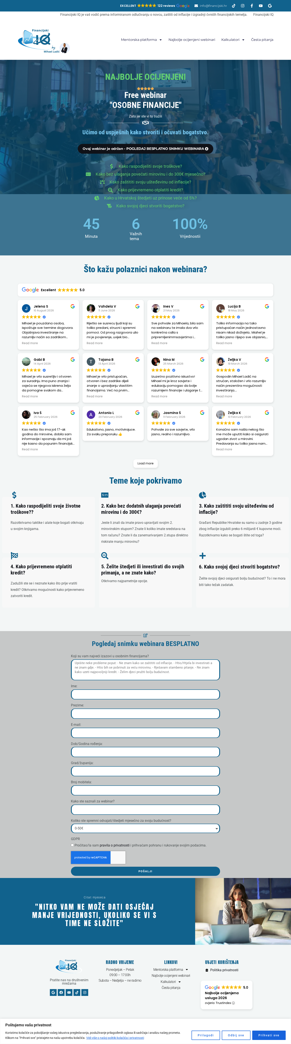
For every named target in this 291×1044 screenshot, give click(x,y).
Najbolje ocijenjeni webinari (192, 40)
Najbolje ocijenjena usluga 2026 (222, 995)
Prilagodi (206, 1035)
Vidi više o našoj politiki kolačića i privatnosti (115, 1038)
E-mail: (76, 725)
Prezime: (77, 705)
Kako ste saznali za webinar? (93, 801)
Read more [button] (30, 343)
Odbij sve (236, 1035)
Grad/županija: (82, 763)
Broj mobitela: (81, 782)
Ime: (74, 686)
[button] (154, 6)
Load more (146, 463)
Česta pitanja (262, 40)
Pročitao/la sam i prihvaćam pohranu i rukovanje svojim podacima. (140, 845)
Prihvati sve (268, 1035)
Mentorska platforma (139, 40)
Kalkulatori (230, 40)
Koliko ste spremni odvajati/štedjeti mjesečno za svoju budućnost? (121, 821)
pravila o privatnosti (115, 845)
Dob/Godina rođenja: (87, 744)
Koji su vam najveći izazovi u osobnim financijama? (110, 656)
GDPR (75, 839)
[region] (145, 1031)
